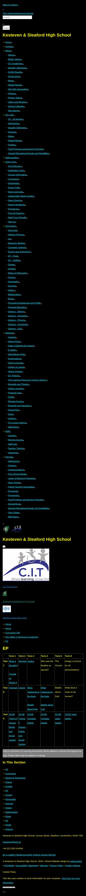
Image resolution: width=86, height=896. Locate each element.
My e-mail (7, 855)
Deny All (13, 887)
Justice (30, 661)
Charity (22, 688)
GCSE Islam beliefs (58, 718)
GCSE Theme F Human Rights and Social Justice (13, 727)
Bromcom (24, 855)
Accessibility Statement (27, 865)
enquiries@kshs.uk (12, 842)
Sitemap (44, 865)
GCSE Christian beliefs (31, 718)
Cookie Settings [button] (72, 865)
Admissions (19, 13)
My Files (16, 855)
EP (6, 641)
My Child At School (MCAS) (42, 855)
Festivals (13, 688)
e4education (76, 861)
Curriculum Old (12, 632)
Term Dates (8, 13)
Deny (9, 887)
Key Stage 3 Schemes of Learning (21, 637)
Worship (22, 661)
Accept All (5, 887)
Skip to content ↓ (11, 5)
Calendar (29, 13)
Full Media (9, 865)
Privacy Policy (56, 865)
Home (8, 624)
